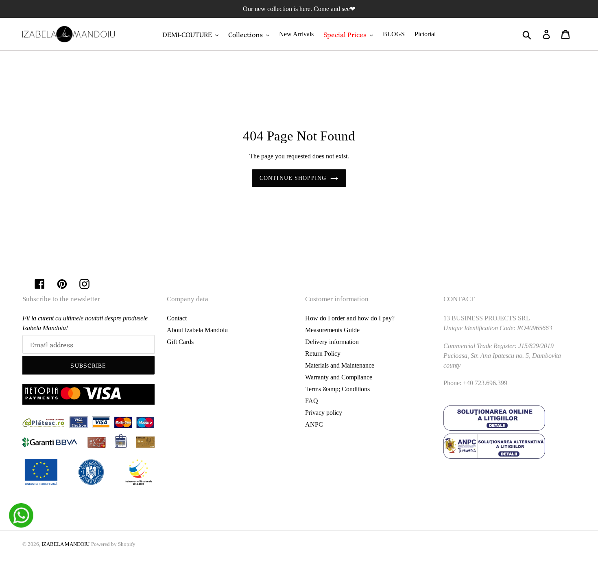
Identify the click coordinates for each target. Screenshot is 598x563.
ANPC (314, 424)
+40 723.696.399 (485, 382)
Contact (177, 318)
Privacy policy (323, 412)
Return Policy (322, 353)
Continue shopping (293, 178)
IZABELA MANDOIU (65, 544)
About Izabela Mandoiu (197, 329)
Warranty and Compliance (338, 377)
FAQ (311, 400)
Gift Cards (180, 341)
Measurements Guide (332, 329)
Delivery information (332, 341)
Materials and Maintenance (339, 365)
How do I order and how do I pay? (350, 318)
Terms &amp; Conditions (337, 389)
